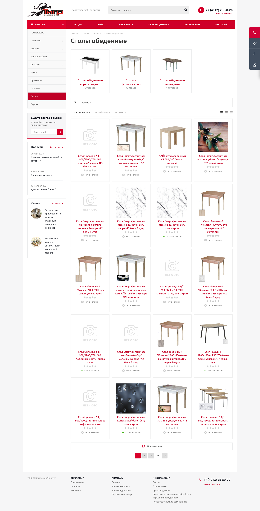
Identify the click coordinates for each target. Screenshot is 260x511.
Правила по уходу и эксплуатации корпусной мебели (52, 245)
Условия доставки (121, 490)
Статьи (156, 482)
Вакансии (76, 490)
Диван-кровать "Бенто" (43, 189)
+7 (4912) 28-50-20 (219, 10)
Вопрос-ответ (160, 486)
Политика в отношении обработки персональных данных (172, 496)
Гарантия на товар (122, 494)
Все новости (56, 147)
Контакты (221, 24)
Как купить (126, 24)
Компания (77, 477)
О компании (192, 24)
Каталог (40, 24)
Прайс (100, 24)
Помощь (117, 477)
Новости (75, 486)
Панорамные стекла (42, 174)
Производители (158, 24)
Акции (78, 24)
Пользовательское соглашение (170, 501)
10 (164, 455)
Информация (161, 477)
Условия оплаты (121, 486)
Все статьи (57, 203)
